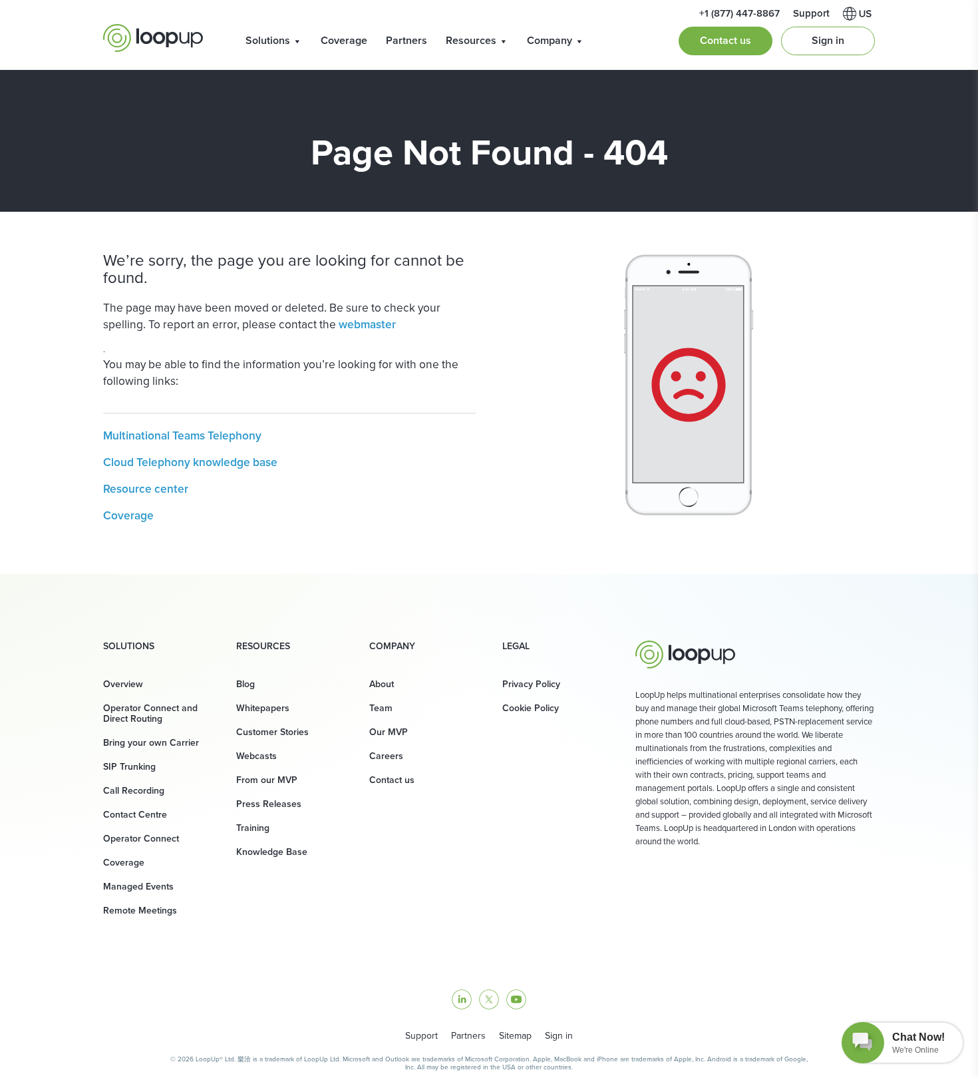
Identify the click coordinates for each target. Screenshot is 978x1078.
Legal (516, 647)
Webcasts (256, 756)
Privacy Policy (531, 684)
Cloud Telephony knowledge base (190, 462)
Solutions (267, 40)
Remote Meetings (140, 911)
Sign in (828, 40)
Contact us (725, 40)
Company (549, 40)
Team (381, 708)
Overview (123, 684)
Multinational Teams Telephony (182, 435)
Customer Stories (272, 732)
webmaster (367, 324)
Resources (471, 40)
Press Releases (268, 804)
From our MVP (266, 780)
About (381, 684)
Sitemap (515, 1036)
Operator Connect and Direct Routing (150, 713)
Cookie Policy (530, 708)
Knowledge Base (271, 852)
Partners (406, 40)
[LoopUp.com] (153, 38)
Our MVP (388, 732)
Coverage (344, 40)
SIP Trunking (129, 767)
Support (421, 1036)
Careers (386, 756)
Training (252, 828)
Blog (245, 684)
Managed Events (138, 887)
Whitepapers (262, 708)
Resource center (145, 488)
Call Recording (133, 791)
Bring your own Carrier (151, 743)
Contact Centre (135, 815)
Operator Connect (141, 839)
